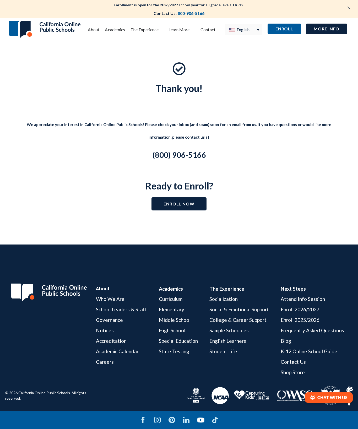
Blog (286, 341)
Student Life (223, 351)
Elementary (171, 309)
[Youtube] (200, 419)
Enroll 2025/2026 (300, 320)
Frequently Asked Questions (312, 330)
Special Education (178, 341)
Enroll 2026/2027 (300, 309)
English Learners (227, 341)
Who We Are (110, 299)
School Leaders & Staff (121, 309)
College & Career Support (238, 320)
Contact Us (293, 362)
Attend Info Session (303, 299)
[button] (326, 29)
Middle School (175, 320)
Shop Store (293, 372)
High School (172, 330)
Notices (105, 330)
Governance (109, 320)
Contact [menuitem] (207, 29)
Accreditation (111, 341)
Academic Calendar (117, 351)
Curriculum (170, 299)
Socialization (223, 299)
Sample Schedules (229, 330)
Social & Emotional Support (239, 309)
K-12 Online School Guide (309, 351)
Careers (105, 362)
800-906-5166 (191, 13)
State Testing (174, 351)
